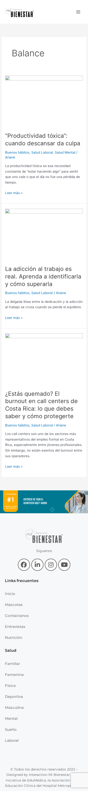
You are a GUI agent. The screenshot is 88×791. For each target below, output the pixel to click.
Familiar (12, 663)
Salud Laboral (42, 152)
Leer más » (13, 192)
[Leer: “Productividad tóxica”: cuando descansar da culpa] (44, 101)
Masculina (14, 707)
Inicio (10, 593)
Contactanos (17, 615)
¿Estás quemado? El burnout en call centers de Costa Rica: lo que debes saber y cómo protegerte (41, 405)
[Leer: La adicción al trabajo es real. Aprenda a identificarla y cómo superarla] (44, 234)
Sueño (11, 729)
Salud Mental (65, 152)
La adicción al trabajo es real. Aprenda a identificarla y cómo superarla (43, 276)
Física (10, 685)
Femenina (14, 674)
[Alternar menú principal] (78, 12)
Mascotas (14, 604)
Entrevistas (15, 626)
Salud (10, 650)
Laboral (12, 740)
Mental (11, 718)
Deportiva (14, 696)
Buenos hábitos (17, 152)
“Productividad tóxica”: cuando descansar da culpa (42, 139)
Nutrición (13, 637)
